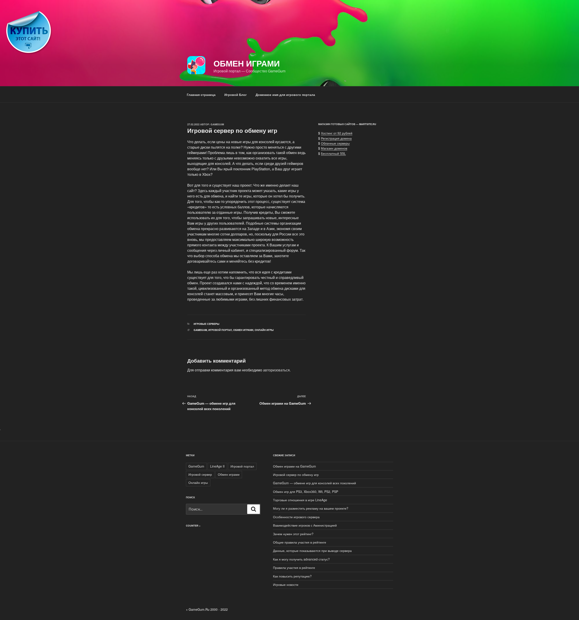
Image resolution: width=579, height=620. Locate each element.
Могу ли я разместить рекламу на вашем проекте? (310, 508)
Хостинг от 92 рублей (336, 133)
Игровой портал (220, 330)
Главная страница (201, 94)
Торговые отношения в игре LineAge (300, 500)
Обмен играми (247, 63)
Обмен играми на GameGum (294, 466)
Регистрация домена (336, 138)
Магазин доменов (334, 148)
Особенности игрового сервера (296, 517)
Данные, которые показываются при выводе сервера (312, 550)
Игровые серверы (206, 323)
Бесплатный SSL (333, 153)
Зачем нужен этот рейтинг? (293, 534)
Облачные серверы (335, 143)
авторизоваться (276, 370)
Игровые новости (285, 584)
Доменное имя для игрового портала (285, 94)
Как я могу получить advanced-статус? (301, 559)
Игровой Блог (235, 94)
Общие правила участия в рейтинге (299, 542)
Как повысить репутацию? (292, 576)
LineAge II (217, 466)
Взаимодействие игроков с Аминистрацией (305, 525)
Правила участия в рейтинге (294, 567)
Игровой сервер (200, 474)
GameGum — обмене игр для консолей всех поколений (314, 483)
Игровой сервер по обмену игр (296, 474)
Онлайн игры (264, 330)
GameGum (217, 124)
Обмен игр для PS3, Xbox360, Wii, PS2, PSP (305, 491)
